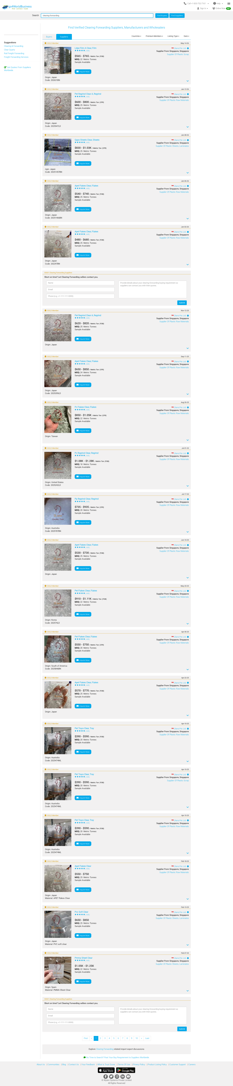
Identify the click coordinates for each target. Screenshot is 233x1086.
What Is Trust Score (106, 1064)
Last (147, 1038)
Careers (192, 1064)
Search (35, 15)
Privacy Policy (138, 1064)
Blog (64, 1064)
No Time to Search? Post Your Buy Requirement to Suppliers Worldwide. (118, 1057)
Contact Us (73, 1064)
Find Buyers (162, 15)
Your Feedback (88, 1064)
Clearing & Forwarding (13, 46)
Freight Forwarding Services (16, 57)
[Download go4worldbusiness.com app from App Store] (106, 1070)
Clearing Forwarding (105, 1049)
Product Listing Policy (157, 1064)
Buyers (49, 37)
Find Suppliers (177, 15)
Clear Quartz (9, 50)
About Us (41, 1064)
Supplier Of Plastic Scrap (178, 54)
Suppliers (64, 37)
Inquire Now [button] (84, 72)
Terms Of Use (123, 1064)
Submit (182, 303)
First (86, 1038)
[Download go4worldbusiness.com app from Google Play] (125, 1070)
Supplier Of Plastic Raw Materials (174, 100)
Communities (53, 1064)
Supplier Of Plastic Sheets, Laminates (172, 146)
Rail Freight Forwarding (14, 53)
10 (137, 1038)
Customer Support (177, 1064)
